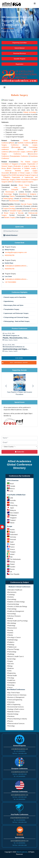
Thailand (12, 520)
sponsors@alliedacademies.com (19, 841)
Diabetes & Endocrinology (16, 602)
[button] (6, 384)
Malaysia (13, 510)
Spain (12, 542)
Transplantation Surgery (11, 309)
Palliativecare (12, 647)
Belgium (12, 532)
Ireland (12, 554)
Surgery (10, 661)
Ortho (10, 671)
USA (11, 491)
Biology (10, 666)
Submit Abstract (19, 48)
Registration (19, 64)
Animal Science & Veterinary (17, 695)
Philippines (13, 515)
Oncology (11, 678)
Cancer (10, 687)
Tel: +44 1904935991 (19, 751)
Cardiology (11, 594)
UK (11, 571)
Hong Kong (13, 505)
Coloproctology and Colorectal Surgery (16, 317)
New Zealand (14, 513)
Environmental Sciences (16, 707)
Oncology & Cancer (14, 637)
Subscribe (20, 452)
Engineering (12, 673)
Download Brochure (19, 53)
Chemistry (11, 702)
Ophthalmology (13, 640)
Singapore (13, 518)
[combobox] (20, 447)
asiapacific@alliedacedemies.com (19, 818)
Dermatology (12, 599)
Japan (12, 508)
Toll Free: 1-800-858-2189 (19, 753)
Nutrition (10, 632)
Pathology (11, 644)
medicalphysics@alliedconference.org (17, 266)
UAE (11, 498)
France (12, 547)
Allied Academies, (22, 852)
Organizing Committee (19, 42)
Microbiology (12, 623)
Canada (12, 486)
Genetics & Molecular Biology (17, 606)
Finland (12, 544)
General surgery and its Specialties (15, 297)
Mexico (12, 488)
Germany (13, 537)
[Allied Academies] (12, 4)
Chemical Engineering (15, 700)
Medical (10, 618)
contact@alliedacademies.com (19, 749)
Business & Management (16, 697)
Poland (12, 564)
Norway (12, 562)
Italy (11, 557)
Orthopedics (12, 682)
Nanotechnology (13, 714)
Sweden (12, 567)
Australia (13, 500)
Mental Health (12, 675)
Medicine (11, 668)
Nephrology (11, 625)
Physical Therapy (13, 649)
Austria (12, 529)
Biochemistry (12, 592)
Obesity (10, 635)
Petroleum (11, 716)
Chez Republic (15, 574)
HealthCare (11, 680)
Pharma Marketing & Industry (17, 719)
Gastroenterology (13, 604)
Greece (12, 549)
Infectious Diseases (14, 616)
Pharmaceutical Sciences (16, 723)
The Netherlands (15, 559)
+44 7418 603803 (10, 282)
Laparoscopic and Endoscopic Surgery (16, 313)
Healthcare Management (16, 611)
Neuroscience (12, 628)
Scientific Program (19, 59)
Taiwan (12, 523)
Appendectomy (9, 301)
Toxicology (11, 726)
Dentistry (11, 597)
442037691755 (9, 255)
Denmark (13, 539)
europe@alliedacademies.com (19, 772)
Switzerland (14, 534)
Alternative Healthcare (15, 590)
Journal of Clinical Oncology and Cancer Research (19, 393)
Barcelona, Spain (8, 28)
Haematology (12, 609)
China (12, 503)
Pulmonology (12, 652)
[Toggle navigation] (34, 4)
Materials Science (14, 711)
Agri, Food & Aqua (14, 692)
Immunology (12, 613)
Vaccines (11, 663)
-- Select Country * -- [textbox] (9, 446)
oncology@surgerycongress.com (16, 252)
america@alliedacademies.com (19, 795)
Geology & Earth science (16, 709)
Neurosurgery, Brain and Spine (13, 305)
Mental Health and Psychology (18, 621)
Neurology (11, 685)
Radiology (11, 654)
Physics (10, 721)
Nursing (10, 630)
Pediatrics (11, 642)
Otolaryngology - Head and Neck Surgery (17, 321)
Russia (12, 569)
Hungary (13, 552)
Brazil (12, 483)
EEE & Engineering (14, 704)
